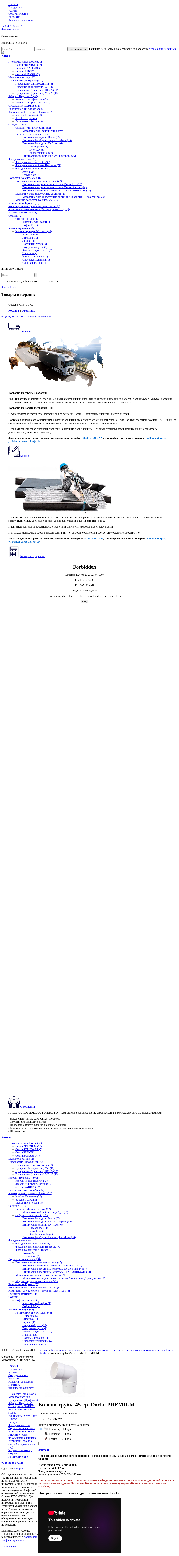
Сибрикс (19, 1468)
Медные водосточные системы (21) (36, 199)
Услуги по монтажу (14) (22, 212)
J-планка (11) (30, 237)
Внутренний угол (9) (34, 247)
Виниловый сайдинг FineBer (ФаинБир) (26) (49, 155)
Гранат (53, 1438)
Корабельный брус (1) (42, 152)
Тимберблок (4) (38, 146)
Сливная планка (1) (34, 262)
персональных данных (162, 48)
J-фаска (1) (28, 240)
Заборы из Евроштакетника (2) (33, 102)
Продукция (15, 7)
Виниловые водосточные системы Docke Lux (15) (52, 184)
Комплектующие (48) (21, 228)
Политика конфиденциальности (21, 1386)
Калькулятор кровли (20, 19)
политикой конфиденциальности (19, 1538)
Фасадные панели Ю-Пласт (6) (33, 168)
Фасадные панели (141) (22, 159)
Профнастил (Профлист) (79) (25, 80)
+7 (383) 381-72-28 (12, 25)
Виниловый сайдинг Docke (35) (41, 137)
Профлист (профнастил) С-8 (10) (34, 86)
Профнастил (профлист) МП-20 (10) (36, 93)
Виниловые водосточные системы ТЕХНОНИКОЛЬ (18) (56, 190)
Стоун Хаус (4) (31, 174)
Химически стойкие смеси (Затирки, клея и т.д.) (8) (39, 209)
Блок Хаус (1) (37, 149)
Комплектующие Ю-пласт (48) (33, 231)
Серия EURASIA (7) (27, 74)
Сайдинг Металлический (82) (33, 127)
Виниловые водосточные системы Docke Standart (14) (54, 187)
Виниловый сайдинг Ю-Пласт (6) (42, 143)
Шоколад (54, 1433)
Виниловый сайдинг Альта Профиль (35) (47, 140)
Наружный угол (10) (34, 243)
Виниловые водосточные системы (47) (38, 181)
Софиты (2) (15, 215)
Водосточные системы (64, 1349)
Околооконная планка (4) (37, 259)
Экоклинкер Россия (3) (29, 121)
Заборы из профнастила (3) (31, 99)
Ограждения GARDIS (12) (24, 105)
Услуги (12, 10)
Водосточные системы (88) (24, 177)
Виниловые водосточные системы (101, 1349)
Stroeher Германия (26, 118)
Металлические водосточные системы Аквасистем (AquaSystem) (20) (63, 196)
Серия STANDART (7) (28, 67)
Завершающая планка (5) (37, 250)
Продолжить (8, 1545)
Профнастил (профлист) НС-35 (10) (36, 89)
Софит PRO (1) (31, 225)
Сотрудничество (18, 13)
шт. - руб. (9, 287)
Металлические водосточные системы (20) (40, 193)
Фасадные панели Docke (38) (32, 162)
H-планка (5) (30, 234)
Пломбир (54, 1429)
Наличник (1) (30, 253)
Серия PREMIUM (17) (28, 64)
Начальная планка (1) (35, 256)
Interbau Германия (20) (28, 115)
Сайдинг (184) (17, 124)
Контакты (14, 16)
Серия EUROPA (25, 71)
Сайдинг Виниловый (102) (31, 133)
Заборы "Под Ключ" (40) (23, 96)
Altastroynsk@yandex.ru (37, 316)
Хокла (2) (28, 171)
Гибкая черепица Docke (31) (25, 61)
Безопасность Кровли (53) (23, 203)
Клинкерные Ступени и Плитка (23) (30, 111)
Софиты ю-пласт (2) (27, 218)
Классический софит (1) (36, 221)
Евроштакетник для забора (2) (26, 108)
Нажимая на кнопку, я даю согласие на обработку (132, 48)
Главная (13, 4)
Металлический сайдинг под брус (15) (45, 130)
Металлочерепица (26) (21, 77)
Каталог (43, 1349)
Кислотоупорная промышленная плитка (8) (34, 206)
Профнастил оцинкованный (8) (34, 83)
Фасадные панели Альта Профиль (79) (38, 165)
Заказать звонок (10, 29)
